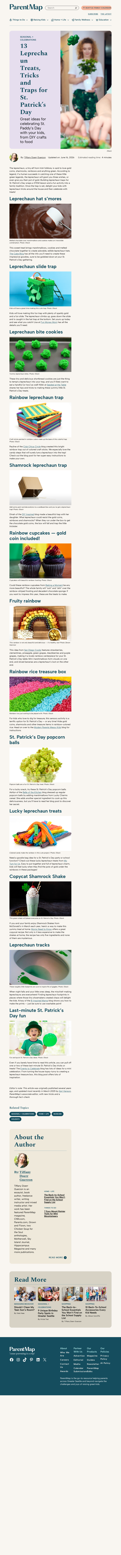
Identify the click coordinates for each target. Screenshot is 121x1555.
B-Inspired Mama (39, 1000)
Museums (58, 1114)
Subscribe (93, 14)
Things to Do (50, 1208)
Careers (64, 1360)
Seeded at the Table (56, 385)
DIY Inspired (28, 514)
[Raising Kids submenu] (47, 20)
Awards (64, 1371)
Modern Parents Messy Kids (47, 727)
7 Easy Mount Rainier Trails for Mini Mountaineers (54, 1214)
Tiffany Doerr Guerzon (35, 157)
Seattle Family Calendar (98, 8)
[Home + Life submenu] (68, 20)
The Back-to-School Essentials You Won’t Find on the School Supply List (54, 1199)
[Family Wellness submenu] (92, 20)
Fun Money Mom (49, 322)
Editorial (78, 1360)
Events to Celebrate (30, 1068)
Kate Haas (20, 1313)
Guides (91, 1360)
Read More (56, 1257)
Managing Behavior (24, 1304)
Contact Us (64, 1365)
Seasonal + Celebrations (28, 38)
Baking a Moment (54, 585)
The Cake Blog (16, 253)
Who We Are (64, 1354)
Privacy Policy (104, 1357)
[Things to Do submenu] (27, 20)
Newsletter (93, 1364)
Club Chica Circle (32, 446)
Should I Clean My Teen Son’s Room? (24, 1308)
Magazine (92, 1355)
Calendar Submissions (81, 1370)
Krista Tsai (45, 1319)
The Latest (106, 14)
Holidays (15, 1119)
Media (77, 1364)
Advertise (79, 1355)
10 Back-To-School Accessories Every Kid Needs (95, 1310)
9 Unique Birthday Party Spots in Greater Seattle (48, 1313)
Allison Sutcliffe (94, 1316)
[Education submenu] (111, 20)
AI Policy (105, 1363)
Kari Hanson (65, 1091)
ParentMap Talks (93, 1370)
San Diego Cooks (32, 650)
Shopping (66, 1304)
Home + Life (44, 1114)
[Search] (76, 7)
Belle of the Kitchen (32, 792)
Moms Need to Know (41, 929)
